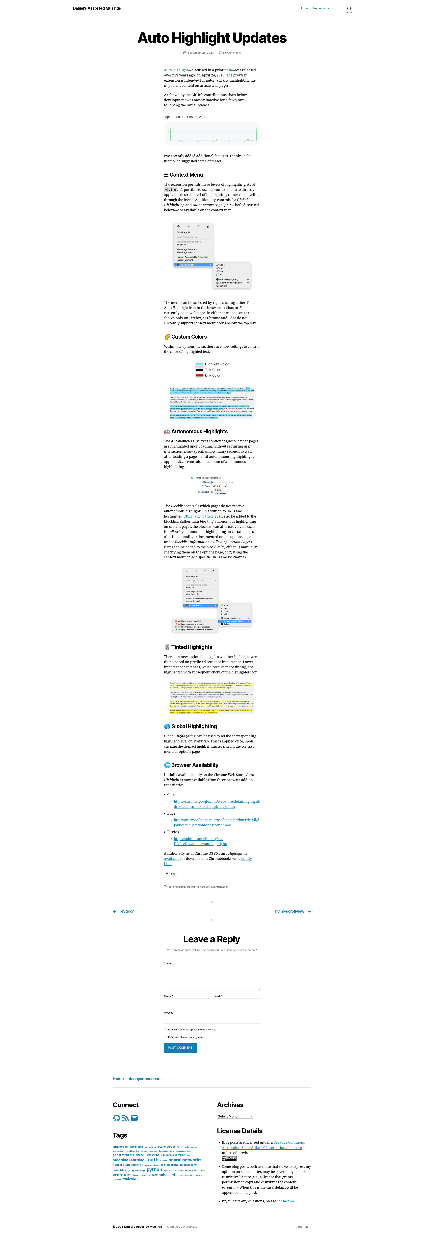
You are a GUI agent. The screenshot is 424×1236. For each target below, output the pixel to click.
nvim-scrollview (152, 1165)
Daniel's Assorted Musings (97, 8)
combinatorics (132, 1151)
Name (168, 996)
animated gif (120, 1146)
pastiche (172, 1164)
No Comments (232, 52)
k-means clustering (173, 1155)
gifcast (140, 1155)
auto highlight (177, 886)
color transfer (191, 1147)
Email (218, 996)
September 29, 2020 (201, 52)
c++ (180, 1146)
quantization (178, 1170)
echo (172, 1151)
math (152, 1160)
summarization (220, 886)
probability (119, 1170)
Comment (171, 963)
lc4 (188, 1155)
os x (163, 1164)
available (171, 858)
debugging (163, 1151)
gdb (188, 1151)
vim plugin (117, 1179)
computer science (149, 1151)
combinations (119, 1151)
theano (153, 1174)
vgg (168, 1175)
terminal (143, 1175)
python (154, 1169)
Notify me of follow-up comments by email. (192, 1029)
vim (175, 1174)
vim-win (198, 1175)
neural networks (185, 1159)
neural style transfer (128, 1165)
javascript (152, 1155)
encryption (180, 1151)
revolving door (191, 1170)
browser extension (197, 886)
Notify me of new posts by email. (186, 1037)
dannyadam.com (323, 8)
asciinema (136, 1146)
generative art (123, 1155)
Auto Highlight (176, 70)
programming (136, 1170)
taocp (135, 1175)
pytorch (167, 1170)
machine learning (129, 1160)
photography (188, 1164)
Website (168, 1012)
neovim (163, 1161)
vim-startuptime (186, 1175)
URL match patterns (199, 516)
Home (304, 8)
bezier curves (167, 1146)
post (227, 70)
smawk (202, 1170)
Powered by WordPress (181, 1226)
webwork (131, 1178)
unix (162, 1174)
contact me (286, 1201)
